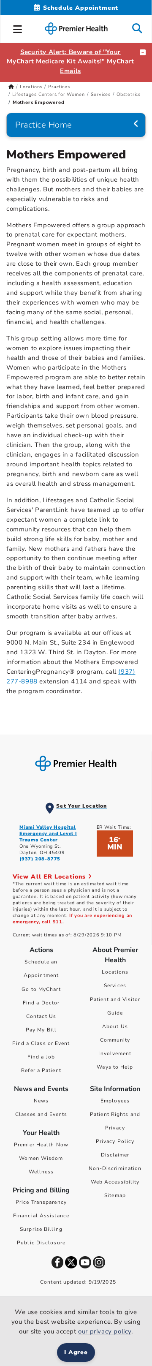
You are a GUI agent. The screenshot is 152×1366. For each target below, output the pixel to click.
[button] (17, 28)
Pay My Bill (41, 1029)
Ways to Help (115, 1067)
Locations (31, 87)
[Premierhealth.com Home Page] (11, 87)
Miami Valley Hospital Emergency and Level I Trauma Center (48, 833)
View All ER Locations (50, 877)
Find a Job (41, 1056)
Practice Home (43, 125)
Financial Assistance (41, 1215)
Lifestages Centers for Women (48, 94)
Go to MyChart (41, 989)
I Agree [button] (76, 1352)
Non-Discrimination (115, 1168)
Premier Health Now (41, 1144)
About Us (115, 1026)
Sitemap (115, 1195)
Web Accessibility (115, 1181)
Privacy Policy (115, 1141)
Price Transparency (41, 1202)
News (41, 1100)
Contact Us (41, 1016)
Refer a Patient (41, 1070)
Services (101, 94)
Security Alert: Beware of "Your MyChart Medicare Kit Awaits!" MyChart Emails (70, 62)
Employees (115, 1100)
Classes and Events (41, 1114)
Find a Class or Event (41, 1043)
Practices (59, 87)
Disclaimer (115, 1154)
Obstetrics (129, 94)
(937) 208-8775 (39, 859)
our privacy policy (104, 1331)
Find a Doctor (41, 1002)
